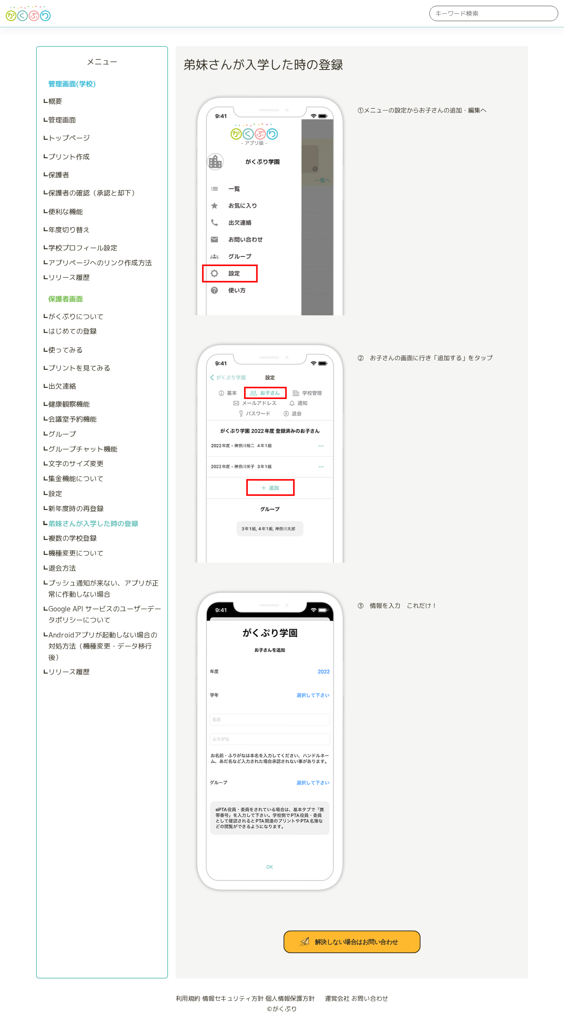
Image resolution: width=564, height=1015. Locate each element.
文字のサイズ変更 (76, 464)
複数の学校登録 (72, 538)
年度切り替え (69, 230)
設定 (55, 493)
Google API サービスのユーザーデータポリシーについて (104, 614)
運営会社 (337, 998)
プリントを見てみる (79, 368)
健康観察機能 (69, 404)
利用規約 (188, 998)
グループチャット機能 (82, 449)
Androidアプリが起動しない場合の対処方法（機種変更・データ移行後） (102, 646)
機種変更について (76, 553)
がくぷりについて (76, 316)
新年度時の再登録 (76, 508)
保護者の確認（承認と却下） (93, 193)
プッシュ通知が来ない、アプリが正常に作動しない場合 (103, 588)
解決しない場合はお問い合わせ (356, 942)
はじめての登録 (72, 331)
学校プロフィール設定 (82, 248)
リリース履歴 (69, 277)
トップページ (69, 138)
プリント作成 (69, 157)
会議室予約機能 (72, 419)
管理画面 (62, 120)
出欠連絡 (62, 386)
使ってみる (65, 350)
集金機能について (76, 478)
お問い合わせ (369, 998)
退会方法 (62, 568)
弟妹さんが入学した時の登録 (93, 523)
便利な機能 (65, 212)
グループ (62, 434)
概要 (55, 101)
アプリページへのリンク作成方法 (100, 263)
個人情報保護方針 (290, 998)
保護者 (58, 175)
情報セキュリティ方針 (233, 998)
